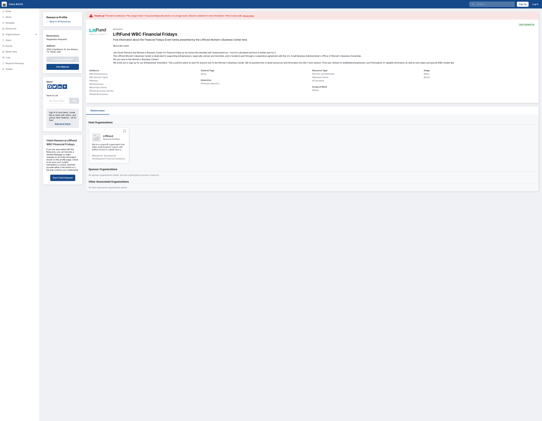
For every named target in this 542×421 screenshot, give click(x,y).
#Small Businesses (98, 94)
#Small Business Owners (101, 91)
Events (7, 46)
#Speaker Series (320, 77)
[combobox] (492, 4)
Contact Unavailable (63, 59)
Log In (535, 4)
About (6, 17)
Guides (7, 69)
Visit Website (62, 67)
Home (6, 11)
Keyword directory (13, 63)
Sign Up (523, 4)
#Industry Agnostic (210, 83)
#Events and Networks (323, 74)
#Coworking (318, 80)
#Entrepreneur (96, 84)
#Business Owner (98, 87)
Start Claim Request (63, 177)
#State (315, 90)
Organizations (11, 34)
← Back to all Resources (58, 21)
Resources (9, 28)
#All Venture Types (98, 77)
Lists (6, 57)
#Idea (426, 74)
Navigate (8, 23)
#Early (427, 77)
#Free (203, 74)
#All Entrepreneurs (98, 74)
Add (74, 100)
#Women (93, 80)
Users (6, 40)
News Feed (9, 52)
